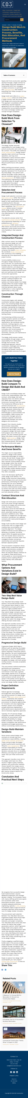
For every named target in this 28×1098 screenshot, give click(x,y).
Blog (4, 10)
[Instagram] (14, 1072)
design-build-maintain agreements (12, 740)
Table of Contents (9, 75)
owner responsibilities (8, 152)
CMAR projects (11, 438)
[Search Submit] (21, 19)
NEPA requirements (8, 178)
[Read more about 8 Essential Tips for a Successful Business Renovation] (14, 1011)
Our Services (14, 1081)
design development (17, 252)
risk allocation (20, 405)
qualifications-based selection (11, 219)
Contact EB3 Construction (10, 961)
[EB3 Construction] (7, 4)
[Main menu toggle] (25, 4)
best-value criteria (7, 198)
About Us (14, 1079)
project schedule (20, 250)
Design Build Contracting (14, 1000)
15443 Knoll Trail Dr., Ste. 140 (14, 1060)
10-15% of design (20, 906)
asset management (13, 746)
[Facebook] (2, 969)
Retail (10, 1023)
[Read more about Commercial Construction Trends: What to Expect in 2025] (14, 1032)
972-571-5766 (14, 1063)
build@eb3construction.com (14, 1065)
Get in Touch (14, 374)
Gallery (14, 1083)
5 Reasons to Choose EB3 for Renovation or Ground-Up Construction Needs (12, 997)
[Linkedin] (5, 969)
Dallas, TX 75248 (14, 1062)
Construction (9, 10)
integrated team (9, 89)
